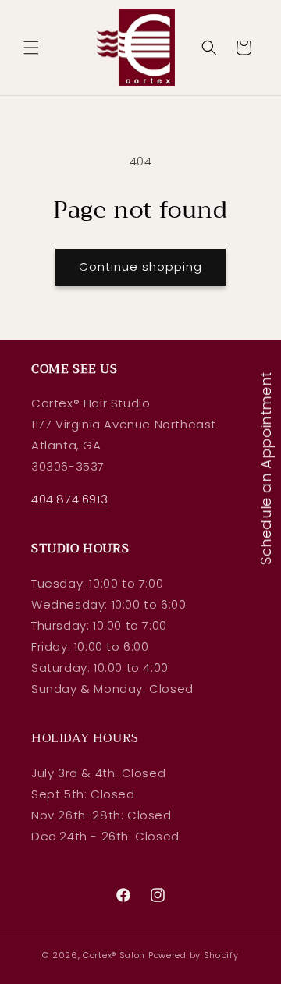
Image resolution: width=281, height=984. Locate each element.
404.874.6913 (69, 499)
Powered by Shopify (193, 955)
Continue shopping (140, 266)
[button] (31, 47)
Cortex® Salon (114, 955)
